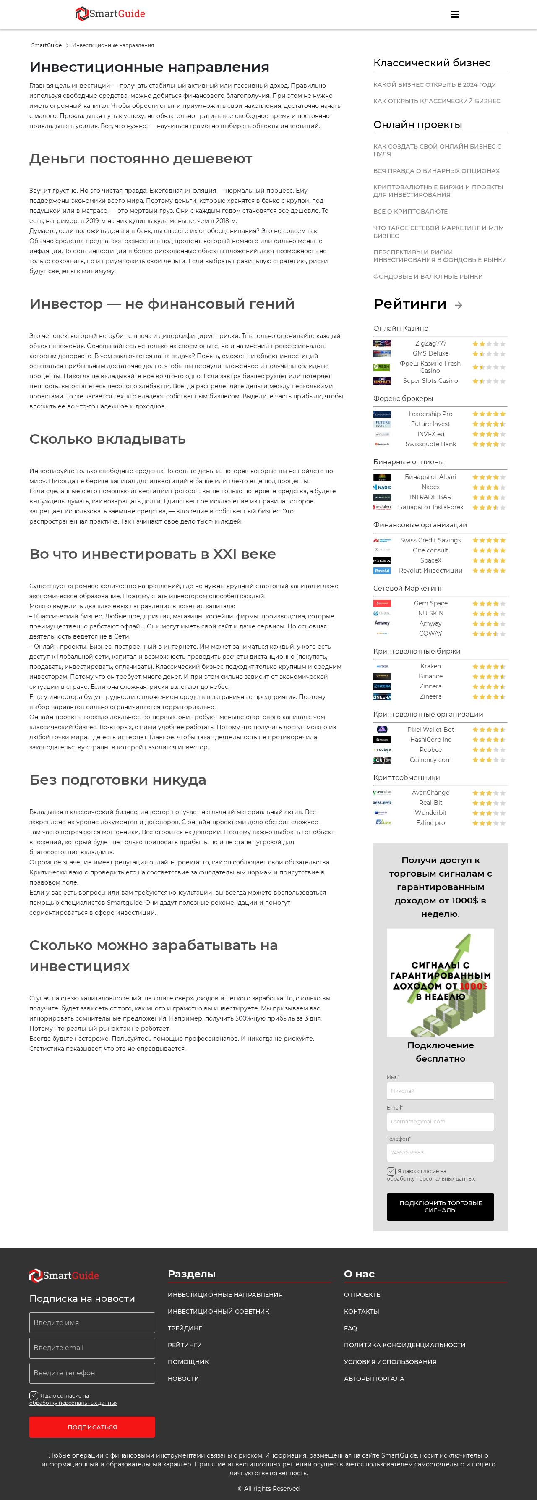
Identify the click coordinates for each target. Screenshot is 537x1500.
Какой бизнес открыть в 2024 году (434, 85)
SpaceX (430, 560)
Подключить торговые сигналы (440, 1206)
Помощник (188, 1362)
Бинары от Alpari (430, 477)
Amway (431, 623)
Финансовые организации (420, 525)
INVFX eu (430, 434)
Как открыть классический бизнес (437, 101)
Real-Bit (431, 802)
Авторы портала (374, 1378)
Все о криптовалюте (410, 211)
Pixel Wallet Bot (430, 729)
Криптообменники (406, 778)
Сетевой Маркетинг (408, 588)
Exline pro (430, 823)
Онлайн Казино (400, 328)
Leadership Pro (431, 414)
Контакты (361, 1311)
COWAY (430, 633)
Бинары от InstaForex (430, 507)
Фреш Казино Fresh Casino (430, 367)
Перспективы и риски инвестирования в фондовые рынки (440, 256)
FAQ (350, 1328)
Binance (431, 676)
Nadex (431, 487)
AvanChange (430, 792)
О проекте (362, 1294)
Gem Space (431, 603)
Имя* (393, 1077)
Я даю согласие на (431, 1174)
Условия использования (390, 1362)
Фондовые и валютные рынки (428, 276)
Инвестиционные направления (225, 1294)
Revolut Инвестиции (431, 570)
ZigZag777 (430, 343)
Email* (395, 1108)
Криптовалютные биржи (417, 651)
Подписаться (92, 1427)
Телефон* (399, 1139)
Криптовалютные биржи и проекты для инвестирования (438, 191)
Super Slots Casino (430, 381)
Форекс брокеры (403, 399)
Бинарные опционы (408, 462)
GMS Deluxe (430, 353)
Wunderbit (431, 813)
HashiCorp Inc (430, 739)
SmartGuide (47, 45)
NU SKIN (430, 613)
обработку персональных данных (431, 1179)
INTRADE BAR (430, 497)
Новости (183, 1378)
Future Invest (430, 424)
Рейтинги (412, 303)
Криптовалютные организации (428, 714)
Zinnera (431, 686)
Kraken (430, 666)
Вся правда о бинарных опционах (436, 171)
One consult (430, 550)
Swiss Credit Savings (430, 540)
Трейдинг (185, 1328)
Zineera (431, 696)
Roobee (431, 750)
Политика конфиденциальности (405, 1345)
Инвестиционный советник (218, 1311)
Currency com (431, 760)
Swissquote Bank (431, 444)
